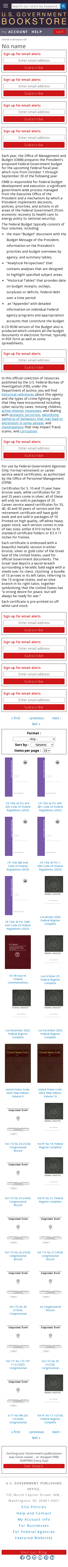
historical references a (19, 394)
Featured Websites (34, 1538)
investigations (13, 427)
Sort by (21, 744)
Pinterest (46, 1557)
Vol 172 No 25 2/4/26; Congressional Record (18, 1201)
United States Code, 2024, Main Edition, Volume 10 (50, 1093)
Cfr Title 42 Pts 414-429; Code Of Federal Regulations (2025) (17, 807)
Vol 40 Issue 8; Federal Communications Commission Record (18, 979)
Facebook (22, 1557)
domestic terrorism (24, 415)
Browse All (19, 39)
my (15, 32)
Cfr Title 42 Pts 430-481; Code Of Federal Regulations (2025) (50, 807)
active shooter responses (21, 410)
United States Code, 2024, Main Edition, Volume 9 (18, 1093)
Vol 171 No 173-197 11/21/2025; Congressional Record (18, 1364)
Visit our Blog (34, 1552)
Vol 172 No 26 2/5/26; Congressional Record (18, 1256)
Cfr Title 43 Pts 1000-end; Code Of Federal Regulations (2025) (17, 925)
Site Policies (33, 1507)
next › (56, 718)
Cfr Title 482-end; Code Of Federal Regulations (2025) (18, 866)
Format (33, 733)
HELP (37, 32)
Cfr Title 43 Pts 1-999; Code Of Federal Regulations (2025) (50, 866)
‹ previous (36, 718)
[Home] (34, 23)
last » (36, 724)
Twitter (28, 1557)
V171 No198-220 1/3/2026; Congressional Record (18, 1419)
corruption (28, 431)
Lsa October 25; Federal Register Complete (50, 979)
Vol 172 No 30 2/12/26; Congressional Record (50, 1364)
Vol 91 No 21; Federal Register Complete (50, 1199)
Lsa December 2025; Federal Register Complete (50, 1034)
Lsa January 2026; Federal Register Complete (50, 920)
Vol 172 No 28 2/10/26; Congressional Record (17, 1310)
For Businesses (34, 1525)
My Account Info (34, 1519)
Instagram (34, 1557)
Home (6, 39)
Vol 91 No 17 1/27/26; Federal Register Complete (50, 1419)
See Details (34, 1466)
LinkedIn (52, 1557)
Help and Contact (34, 1513)
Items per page (27, 750)
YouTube (40, 1557)
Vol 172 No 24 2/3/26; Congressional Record (18, 1147)
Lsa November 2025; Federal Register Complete (17, 1034)
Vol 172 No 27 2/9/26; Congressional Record (50, 1256)
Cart (60, 32)
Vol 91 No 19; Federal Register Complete (50, 1145)
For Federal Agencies (34, 1531)
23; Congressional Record (50, 1308)
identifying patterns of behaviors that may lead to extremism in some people (32, 419)
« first (15, 718)
